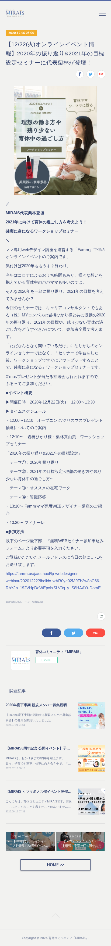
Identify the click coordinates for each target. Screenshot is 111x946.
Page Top (55, 916)
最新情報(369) (13, 602)
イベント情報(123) (33, 602)
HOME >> (55, 864)
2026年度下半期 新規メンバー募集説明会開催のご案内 (48, 705)
